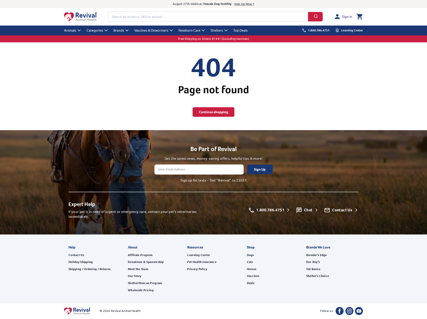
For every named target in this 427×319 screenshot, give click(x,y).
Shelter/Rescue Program (145, 283)
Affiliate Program (140, 255)
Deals (250, 283)
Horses (251, 269)
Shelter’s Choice (317, 276)
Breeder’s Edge (316, 255)
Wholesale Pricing (141, 290)
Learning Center (198, 255)
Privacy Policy (197, 269)
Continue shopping (213, 112)
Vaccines (253, 276)
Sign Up (260, 169)
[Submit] (315, 16)
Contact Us (76, 255)
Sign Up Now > (244, 4)
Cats (250, 262)
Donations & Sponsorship (146, 262)
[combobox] (215, 17)
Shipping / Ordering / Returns (89, 269)
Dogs (250, 255)
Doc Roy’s (313, 262)
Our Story (134, 276)
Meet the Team (138, 269)
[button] (359, 16)
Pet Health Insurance (201, 262)
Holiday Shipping (80, 262)
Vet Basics (313, 269)
